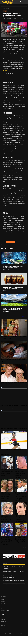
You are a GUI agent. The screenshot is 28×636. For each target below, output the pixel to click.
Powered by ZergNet (23, 547)
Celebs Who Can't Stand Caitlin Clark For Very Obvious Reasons (20, 519)
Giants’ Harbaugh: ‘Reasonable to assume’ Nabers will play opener (12, 576)
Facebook (12, 242)
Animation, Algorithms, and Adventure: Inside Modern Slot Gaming (13, 288)
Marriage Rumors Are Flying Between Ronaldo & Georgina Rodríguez (20, 497)
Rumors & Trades (5, 610)
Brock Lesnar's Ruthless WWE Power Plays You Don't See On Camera (20, 473)
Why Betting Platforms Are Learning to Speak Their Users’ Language (13, 267)
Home (4, 8)
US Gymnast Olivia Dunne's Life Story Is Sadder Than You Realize (7, 519)
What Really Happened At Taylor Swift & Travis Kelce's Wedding (6, 497)
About (2, 617)
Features (3, 605)
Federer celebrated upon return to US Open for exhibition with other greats (14, 572)
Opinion (2, 608)
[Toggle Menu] (20, 2)
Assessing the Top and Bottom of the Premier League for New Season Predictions (12, 309)
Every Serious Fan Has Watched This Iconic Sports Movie (7, 473)
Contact (3, 619)
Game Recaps (4, 603)
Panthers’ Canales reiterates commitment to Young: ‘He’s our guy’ (13, 567)
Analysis (3, 601)
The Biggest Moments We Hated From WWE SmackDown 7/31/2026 (7, 541)
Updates (7, 8)
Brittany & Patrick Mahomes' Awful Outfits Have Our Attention (20, 540)
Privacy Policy (4, 621)
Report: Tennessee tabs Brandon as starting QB (14, 584)
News (2, 599)
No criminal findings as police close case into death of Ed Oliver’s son (13, 581)
